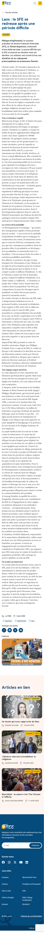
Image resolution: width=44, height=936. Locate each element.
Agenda (28, 771)
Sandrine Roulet (11, 763)
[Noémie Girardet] (3, 725)
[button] (40, 3)
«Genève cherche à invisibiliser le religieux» (19, 758)
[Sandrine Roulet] (3, 763)
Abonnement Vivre (29, 877)
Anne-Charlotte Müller (14, 801)
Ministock (26, 904)
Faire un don (6, 891)
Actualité (6, 34)
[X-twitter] (15, 862)
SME (24, 891)
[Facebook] (3, 862)
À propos (5, 877)
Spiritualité (36, 698)
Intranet (5, 904)
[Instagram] (9, 862)
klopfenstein (21, 621)
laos (32, 621)
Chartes (5, 884)
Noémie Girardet (12, 725)
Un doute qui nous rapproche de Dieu (20, 721)
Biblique (26, 698)
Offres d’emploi (8, 898)
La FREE (8, 616)
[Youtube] (20, 862)
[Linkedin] (26, 862)
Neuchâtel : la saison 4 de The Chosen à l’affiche (21, 795)
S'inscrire (35, 845)
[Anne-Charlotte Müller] (3, 800)
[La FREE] (3, 616)
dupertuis (8, 621)
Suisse (37, 733)
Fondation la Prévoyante (31, 884)
